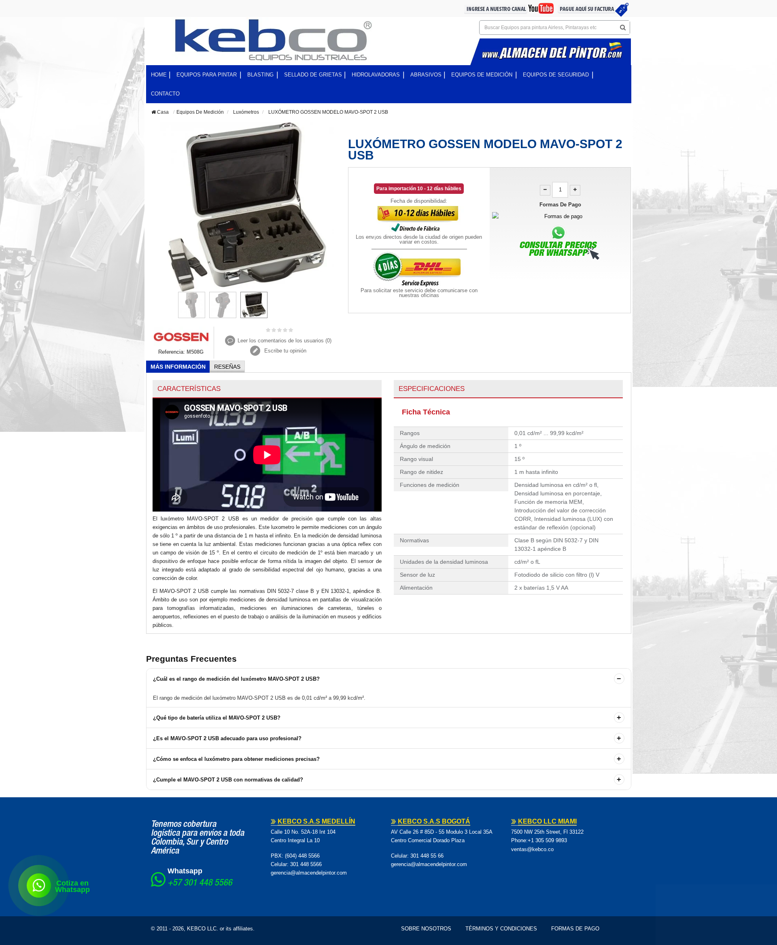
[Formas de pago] (560, 216)
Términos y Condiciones (501, 929)
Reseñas (227, 366)
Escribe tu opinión (284, 351)
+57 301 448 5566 (200, 883)
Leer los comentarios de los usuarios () (284, 341)
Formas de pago (575, 929)
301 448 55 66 (427, 856)
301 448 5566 (306, 864)
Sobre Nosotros (426, 929)
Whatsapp (185, 871)
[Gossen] (181, 336)
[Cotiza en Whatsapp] (39, 885)
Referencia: (171, 352)
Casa (162, 112)
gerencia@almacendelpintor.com (309, 873)
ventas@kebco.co (532, 849)
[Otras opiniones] (153, 309)
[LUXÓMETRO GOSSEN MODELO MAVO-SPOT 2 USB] (191, 305)
